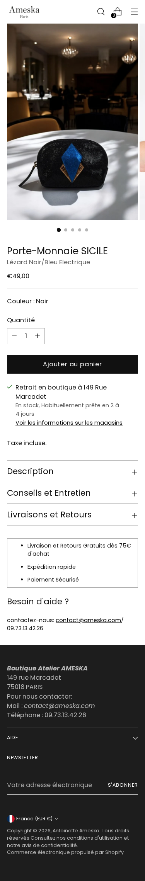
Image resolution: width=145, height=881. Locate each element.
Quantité (21, 320)
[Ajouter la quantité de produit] (14, 336)
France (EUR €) (34, 818)
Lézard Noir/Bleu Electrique (48, 262)
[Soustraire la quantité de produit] (37, 336)
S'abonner (123, 785)
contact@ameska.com (88, 620)
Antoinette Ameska (76, 830)
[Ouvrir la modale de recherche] (101, 12)
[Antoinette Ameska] (24, 11)
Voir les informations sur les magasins (69, 423)
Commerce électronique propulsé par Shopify (65, 852)
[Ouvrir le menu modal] (134, 12)
